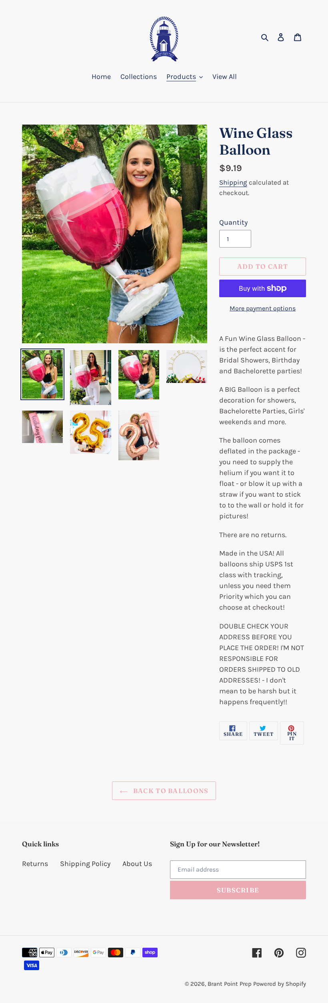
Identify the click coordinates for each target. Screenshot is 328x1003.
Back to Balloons (170, 791)
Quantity (233, 222)
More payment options (263, 308)
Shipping (233, 182)
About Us (137, 863)
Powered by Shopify (279, 983)
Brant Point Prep (230, 983)
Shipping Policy (85, 863)
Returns (35, 863)
